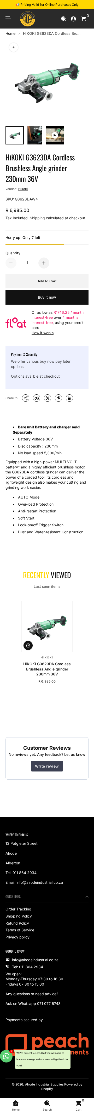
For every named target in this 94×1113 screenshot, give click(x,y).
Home (10, 33)
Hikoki (23, 189)
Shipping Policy (18, 916)
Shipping (37, 218)
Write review (47, 766)
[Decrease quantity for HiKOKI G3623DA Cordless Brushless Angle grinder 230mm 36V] (10, 263)
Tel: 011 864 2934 (27, 967)
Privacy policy (17, 937)
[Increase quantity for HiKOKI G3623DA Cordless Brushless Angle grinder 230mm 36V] (43, 263)
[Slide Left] (9, 4)
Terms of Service (19, 930)
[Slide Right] (85, 4)
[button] (63, 19)
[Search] (63, 19)
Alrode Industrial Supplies (44, 1084)
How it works (43, 333)
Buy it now (47, 297)
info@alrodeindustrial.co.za (35, 960)
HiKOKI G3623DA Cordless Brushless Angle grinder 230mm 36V (47, 669)
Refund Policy (17, 923)
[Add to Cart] (28, 645)
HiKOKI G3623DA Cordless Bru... (51, 33)
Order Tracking (18, 909)
